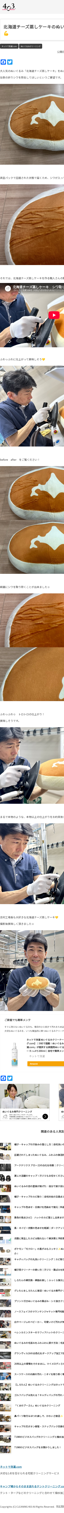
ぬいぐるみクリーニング (31, 46)
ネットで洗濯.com (9, 46)
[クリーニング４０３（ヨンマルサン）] (9, 7)
